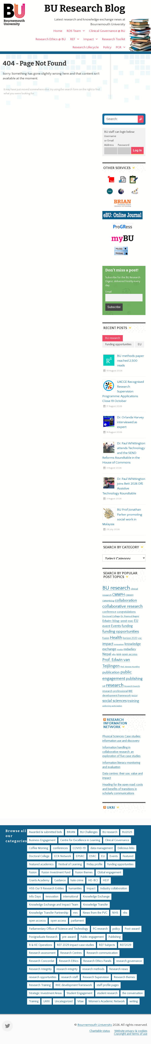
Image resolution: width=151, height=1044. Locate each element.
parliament (77, 920)
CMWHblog (108, 601)
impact (107, 644)
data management (101, 848)
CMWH (129, 595)
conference (109, 611)
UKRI (111, 808)
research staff (69, 977)
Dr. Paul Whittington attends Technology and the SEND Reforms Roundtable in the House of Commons (123, 453)
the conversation (132, 993)
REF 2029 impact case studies (75, 945)
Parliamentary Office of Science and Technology (58, 928)
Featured (128, 856)
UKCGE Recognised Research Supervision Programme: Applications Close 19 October (123, 391)
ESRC (130, 621)
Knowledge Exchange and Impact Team (53, 904)
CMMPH (118, 595)
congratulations (126, 611)
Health (116, 637)
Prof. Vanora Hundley (130, 666)
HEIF (106, 880)
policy (116, 928)
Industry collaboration (113, 888)
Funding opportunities (120, 864)
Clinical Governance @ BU (107, 31)
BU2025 (127, 832)
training (133, 701)
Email (108, 291)
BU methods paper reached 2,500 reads (130, 360)
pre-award (69, 936)
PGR (118, 47)
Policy (107, 47)
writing (133, 1001)
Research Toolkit (113, 39)
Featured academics (41, 864)
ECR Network (62, 856)
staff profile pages (108, 985)
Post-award (132, 928)
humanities (75, 888)
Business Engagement (42, 840)
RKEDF (134, 696)
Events (116, 626)
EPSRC (80, 856)
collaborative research (122, 606)
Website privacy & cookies (130, 1031)
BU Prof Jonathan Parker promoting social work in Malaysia (122, 517)
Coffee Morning (38, 848)
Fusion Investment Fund (55, 872)
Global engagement (109, 872)
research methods (93, 969)
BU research (116, 588)
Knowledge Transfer (95, 904)
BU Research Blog (84, 8)
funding (127, 626)
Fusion (105, 638)
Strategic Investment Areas (45, 993)
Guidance (60, 880)
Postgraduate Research (43, 936)
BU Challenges (89, 832)
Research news (118, 969)
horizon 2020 (130, 638)
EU (136, 621)
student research (107, 993)
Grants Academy (39, 880)
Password (123, 145)
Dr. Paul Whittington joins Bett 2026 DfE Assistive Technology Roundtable (123, 486)
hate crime (77, 880)
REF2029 (125, 945)
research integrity (67, 969)
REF (72, 39)
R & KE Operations (40, 945)
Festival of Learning (70, 864)
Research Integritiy (40, 969)
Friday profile (94, 864)
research (115, 685)
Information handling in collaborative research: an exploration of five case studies (121, 752)
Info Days (35, 896)
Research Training (40, 985)
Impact (88, 39)
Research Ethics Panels (97, 961)
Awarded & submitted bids (45, 832)
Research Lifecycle (86, 47)
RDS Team (74, 31)
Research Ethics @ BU (51, 39)
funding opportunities (120, 631)
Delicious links (125, 848)
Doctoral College (111, 616)
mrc (75, 912)
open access (129, 654)
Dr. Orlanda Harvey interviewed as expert (130, 422)
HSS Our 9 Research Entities (46, 888)
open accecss (37, 920)
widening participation (112, 706)
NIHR (118, 654)
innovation (119, 644)
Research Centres (71, 953)
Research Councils (132, 686)
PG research (100, 928)
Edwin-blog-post (114, 621)
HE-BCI (93, 880)
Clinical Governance (117, 840)
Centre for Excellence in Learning (80, 840)
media (120, 649)
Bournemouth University (17, 15)
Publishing (114, 936)
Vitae (80, 1001)
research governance (129, 961)
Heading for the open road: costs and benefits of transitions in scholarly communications (122, 789)
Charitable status (99, 1031)
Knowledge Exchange (96, 896)
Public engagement (92, 936)
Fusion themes (84, 872)
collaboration (126, 600)
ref (103, 686)
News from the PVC (95, 912)
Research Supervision (96, 977)
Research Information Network (115, 723)
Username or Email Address (110, 141)
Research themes (124, 977)
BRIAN (71, 832)
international (70, 896)
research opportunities (42, 977)
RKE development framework (73, 985)
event (106, 626)
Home (57, 31)
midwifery (130, 649)
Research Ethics (68, 961)
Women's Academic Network (106, 1001)
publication (111, 672)
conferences (60, 848)
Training (33, 1001)
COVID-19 (79, 848)
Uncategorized (64, 1001)
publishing (134, 679)
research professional (115, 691)
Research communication (102, 953)
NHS (115, 912)
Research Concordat (41, 961)
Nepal (106, 654)
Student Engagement (79, 993)
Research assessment (42, 953)
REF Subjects (107, 945)
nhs (114, 654)
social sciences (114, 701)
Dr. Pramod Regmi (130, 616)
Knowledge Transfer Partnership (48, 912)
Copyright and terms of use (130, 1034)
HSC (140, 638)
